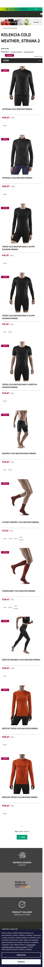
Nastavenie (21, 955)
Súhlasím (21, 962)
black (5, 126)
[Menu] (3, 7)
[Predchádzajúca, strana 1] (22, 826)
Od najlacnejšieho (16, 52)
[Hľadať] (27, 14)
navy (10, 538)
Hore (23, 837)
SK (36, 9)
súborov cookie (21, 947)
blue (4, 332)
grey (4, 538)
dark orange (20, 538)
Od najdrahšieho (28, 52)
